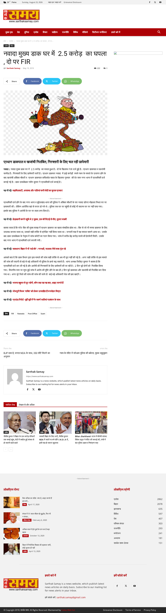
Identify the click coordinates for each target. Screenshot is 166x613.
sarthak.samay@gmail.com (71, 597)
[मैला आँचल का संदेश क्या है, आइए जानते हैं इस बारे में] (12, 502)
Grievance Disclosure (72, 2)
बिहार (12, 46)
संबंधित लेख (10, 404)
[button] (159, 32)
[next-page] (11, 449)
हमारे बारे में (115, 32)
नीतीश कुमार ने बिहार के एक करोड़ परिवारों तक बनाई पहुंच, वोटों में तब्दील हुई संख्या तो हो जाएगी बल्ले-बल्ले (19, 439)
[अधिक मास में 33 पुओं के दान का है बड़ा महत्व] (12, 533)
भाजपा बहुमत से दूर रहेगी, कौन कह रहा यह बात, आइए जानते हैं (38, 282)
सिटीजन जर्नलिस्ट (99, 32)
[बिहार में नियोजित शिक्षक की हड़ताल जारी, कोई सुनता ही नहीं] (12, 549)
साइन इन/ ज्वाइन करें (54, 2)
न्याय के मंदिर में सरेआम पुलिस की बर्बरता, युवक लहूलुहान (83, 353)
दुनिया (26, 32)
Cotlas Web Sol (68, 610)
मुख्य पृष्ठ (9, 32)
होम (5, 41)
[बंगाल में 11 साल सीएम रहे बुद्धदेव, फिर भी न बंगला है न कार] (12, 518)
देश (18, 32)
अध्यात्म (25, 536)
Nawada (20, 313)
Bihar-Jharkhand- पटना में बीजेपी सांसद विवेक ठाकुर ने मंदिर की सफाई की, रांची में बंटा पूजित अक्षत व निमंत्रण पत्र (91, 439)
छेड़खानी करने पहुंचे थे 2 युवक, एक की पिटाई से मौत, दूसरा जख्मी (40, 219)
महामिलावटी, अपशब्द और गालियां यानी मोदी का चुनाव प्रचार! (38, 190)
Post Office (32, 313)
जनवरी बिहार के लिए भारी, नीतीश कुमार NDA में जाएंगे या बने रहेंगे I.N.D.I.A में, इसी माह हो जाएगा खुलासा (53, 439)
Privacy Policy (150, 610)
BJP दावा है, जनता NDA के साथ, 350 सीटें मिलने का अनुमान (27, 355)
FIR (12, 313)
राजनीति (65, 32)
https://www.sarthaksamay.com (39, 376)
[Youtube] (160, 2)
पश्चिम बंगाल (26, 520)
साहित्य (55, 32)
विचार (45, 32)
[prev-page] (6, 449)
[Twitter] (155, 2)
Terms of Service (133, 610)
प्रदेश (36, 32)
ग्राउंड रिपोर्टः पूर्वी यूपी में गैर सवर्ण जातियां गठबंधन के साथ (36, 299)
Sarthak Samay (13, 68)
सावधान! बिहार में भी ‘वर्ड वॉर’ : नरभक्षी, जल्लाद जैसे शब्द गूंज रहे (39, 248)
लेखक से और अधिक (27, 404)
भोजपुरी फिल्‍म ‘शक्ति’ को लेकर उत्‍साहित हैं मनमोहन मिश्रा (37, 291)
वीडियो (85, 32)
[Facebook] (149, 2)
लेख (24, 504)
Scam (43, 313)
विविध (75, 32)
